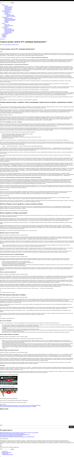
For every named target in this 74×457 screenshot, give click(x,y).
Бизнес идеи (7, 24)
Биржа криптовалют (9, 18)
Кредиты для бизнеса (11, 16)
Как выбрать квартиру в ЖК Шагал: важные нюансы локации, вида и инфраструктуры (17, 436)
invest (17, 44)
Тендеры (4, 34)
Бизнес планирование (9, 25)
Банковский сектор (6, 10)
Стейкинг (6, 22)
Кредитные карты (10, 15)
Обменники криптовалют (10, 20)
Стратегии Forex (8, 9)
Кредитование (7, 14)
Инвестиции (4, 27)
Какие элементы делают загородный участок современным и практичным (14, 434)
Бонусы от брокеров (9, 6)
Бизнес (3, 23)
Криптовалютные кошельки (10, 19)
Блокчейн (6, 21)
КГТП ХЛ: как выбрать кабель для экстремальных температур (12, 433)
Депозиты (7, 13)
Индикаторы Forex (8, 8)
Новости (4, 36)
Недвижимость (5, 33)
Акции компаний (8, 28)
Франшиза (7, 26)
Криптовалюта (5, 17)
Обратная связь (5, 453)
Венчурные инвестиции (9, 29)
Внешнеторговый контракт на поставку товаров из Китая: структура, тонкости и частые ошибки (19, 432)
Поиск (1, 425)
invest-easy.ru (2, 1)
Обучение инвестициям (9, 30)
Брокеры (6, 5)
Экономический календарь (7, 454)
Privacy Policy (5, 451)
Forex (3, 4)
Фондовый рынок (8, 32)
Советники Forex (8, 7)
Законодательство (8, 31)
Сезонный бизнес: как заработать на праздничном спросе (11, 435)
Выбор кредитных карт (7, 452)
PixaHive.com (16, 447)
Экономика (4, 35)
